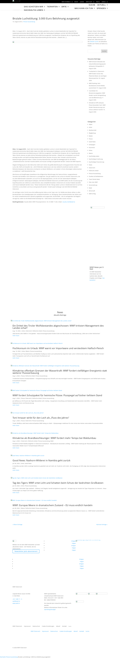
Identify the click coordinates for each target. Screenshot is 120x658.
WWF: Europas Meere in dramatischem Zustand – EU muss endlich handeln (53, 505)
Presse (98, 2)
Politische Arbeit (93, 170)
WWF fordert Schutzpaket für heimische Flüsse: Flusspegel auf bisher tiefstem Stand (57, 395)
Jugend (82, 2)
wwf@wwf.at (16, 601)
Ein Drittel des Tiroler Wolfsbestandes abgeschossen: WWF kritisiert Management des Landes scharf (58, 326)
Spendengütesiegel (50, 609)
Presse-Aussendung (29, 21)
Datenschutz (36, 626)
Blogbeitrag (92, 133)
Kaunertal (92, 147)
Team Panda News (94, 179)
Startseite (3, 657)
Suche (87, 631)
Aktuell (101, 5)
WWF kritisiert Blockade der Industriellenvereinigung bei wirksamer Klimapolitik (97, 64)
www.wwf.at (16, 603)
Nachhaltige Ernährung (96, 159)
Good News (92, 142)
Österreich (92, 168)
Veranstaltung (93, 185)
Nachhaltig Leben (94, 156)
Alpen (90, 124)
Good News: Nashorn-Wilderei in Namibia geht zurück (41, 460)
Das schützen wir (33, 7)
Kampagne (92, 144)
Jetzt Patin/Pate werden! (97, 259)
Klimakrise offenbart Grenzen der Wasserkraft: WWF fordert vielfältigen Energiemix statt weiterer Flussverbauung (60, 371)
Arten (90, 127)
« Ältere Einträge (17, 524)
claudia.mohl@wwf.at (68, 202)
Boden (91, 136)
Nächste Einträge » (101, 524)
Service (104, 2)
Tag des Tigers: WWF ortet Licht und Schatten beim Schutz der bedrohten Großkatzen (58, 482)
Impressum (27, 626)
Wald (90, 188)
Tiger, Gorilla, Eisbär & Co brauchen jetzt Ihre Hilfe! (97, 224)
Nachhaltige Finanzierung (96, 162)
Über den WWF (93, 182)
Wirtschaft (89, 2)
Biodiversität (92, 130)
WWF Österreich (66, 2)
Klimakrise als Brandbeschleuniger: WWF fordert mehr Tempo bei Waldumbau (54, 438)
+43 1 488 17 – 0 (17, 599)
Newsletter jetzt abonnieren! (25, 551)
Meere (91, 153)
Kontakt (64, 626)
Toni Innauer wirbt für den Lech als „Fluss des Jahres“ (41, 417)
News (90, 165)
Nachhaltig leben (33, 10)
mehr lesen (16, 335)
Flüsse (91, 139)
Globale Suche (94, 41)
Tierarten (52, 7)
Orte (64, 7)
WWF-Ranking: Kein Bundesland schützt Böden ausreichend (97, 86)
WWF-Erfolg (92, 194)
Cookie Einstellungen (48, 626)
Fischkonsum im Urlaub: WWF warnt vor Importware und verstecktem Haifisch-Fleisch (58, 348)
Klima (90, 150)
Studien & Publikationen (96, 176)
